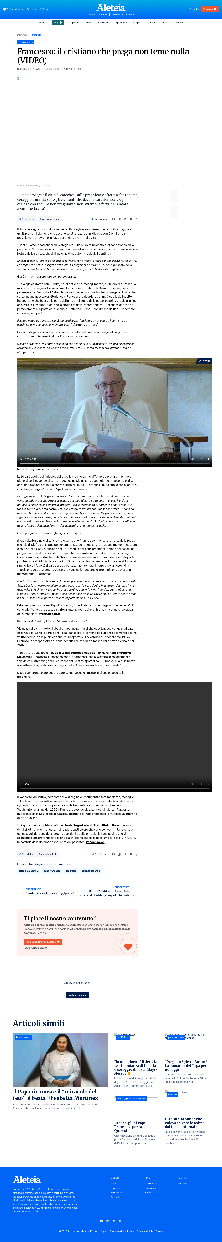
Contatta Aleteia (145, 1231)
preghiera (36, 34)
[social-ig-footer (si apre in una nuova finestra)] (120, 1221)
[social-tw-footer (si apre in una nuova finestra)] (114, 1221)
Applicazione (150, 1188)
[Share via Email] (131, 219)
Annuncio (149, 1192)
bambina (172, 1094)
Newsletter (150, 1183)
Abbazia (179, 22)
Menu (42, 22)
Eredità (153, 22)
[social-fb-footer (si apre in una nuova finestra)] (107, 1221)
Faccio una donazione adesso (41, 941)
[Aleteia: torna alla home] (111, 7)
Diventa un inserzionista (122, 1231)
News (88, 22)
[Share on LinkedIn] (119, 219)
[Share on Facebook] (113, 219)
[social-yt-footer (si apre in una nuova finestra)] (101, 1221)
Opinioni (75, 22)
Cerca (45, 9)
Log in (88, 982)
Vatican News (52, 69)
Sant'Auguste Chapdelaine (123, 14)
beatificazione (23, 1037)
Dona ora (208, 9)
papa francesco (52, 870)
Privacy (159, 1231)
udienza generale (91, 870)
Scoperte (138, 22)
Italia (165, 22)
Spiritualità (121, 22)
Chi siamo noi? (84, 1231)
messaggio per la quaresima (131, 1098)
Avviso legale (100, 1231)
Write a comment (78, 995)
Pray (56, 22)
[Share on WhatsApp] (137, 219)
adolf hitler (123, 1037)
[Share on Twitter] (125, 219)
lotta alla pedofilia (29, 870)
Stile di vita (103, 22)
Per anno (182, 1183)
